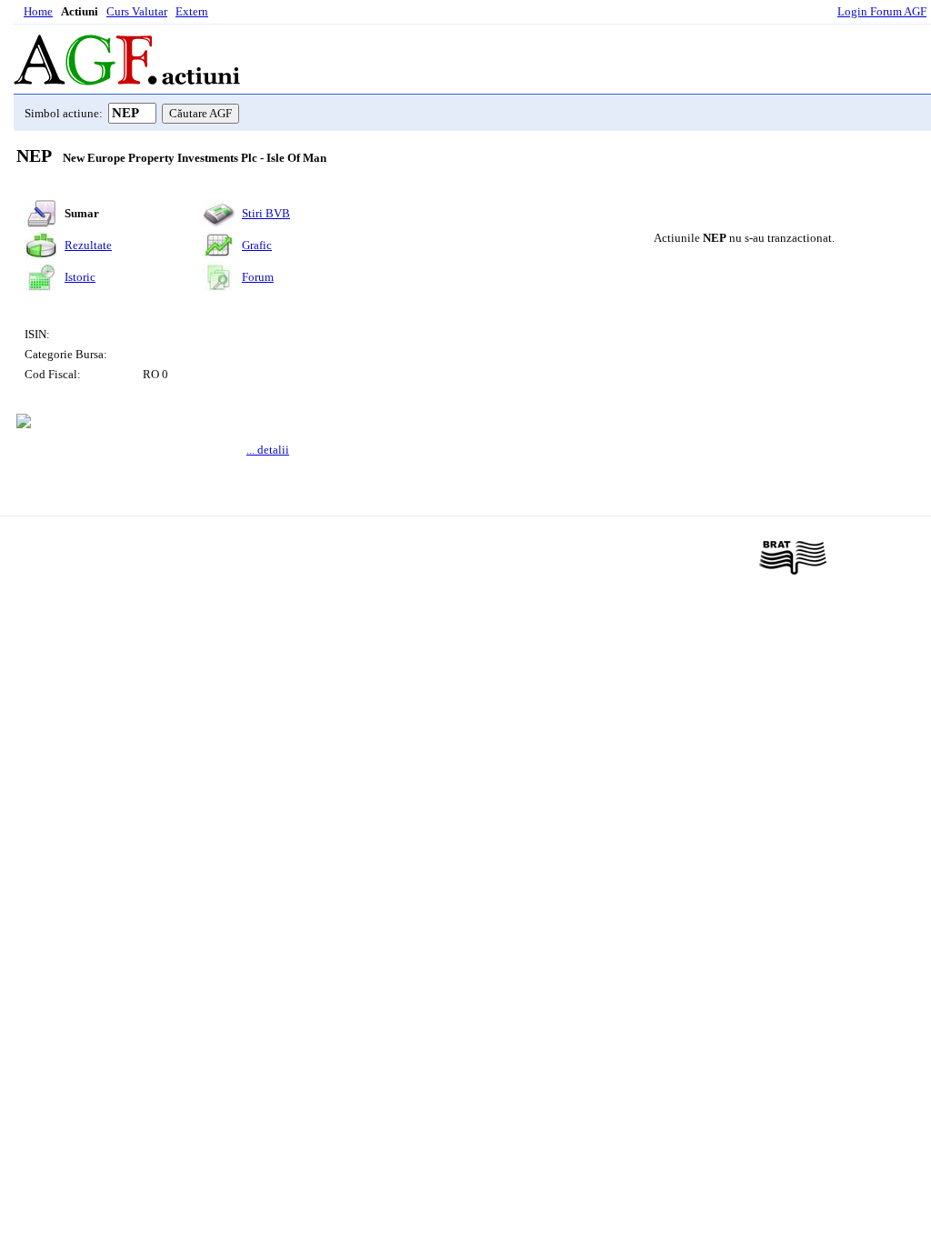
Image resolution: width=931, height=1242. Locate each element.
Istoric (80, 277)
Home (38, 11)
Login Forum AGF (881, 11)
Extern (191, 11)
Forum (258, 277)
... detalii (267, 449)
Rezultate (88, 245)
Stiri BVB (266, 213)
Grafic (257, 245)
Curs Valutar (136, 11)
